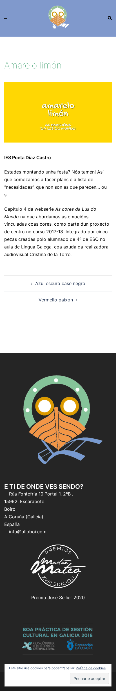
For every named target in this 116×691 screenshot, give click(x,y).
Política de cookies (91, 668)
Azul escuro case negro (60, 283)
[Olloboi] (58, 18)
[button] (109, 18)
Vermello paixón (56, 300)
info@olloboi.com (27, 531)
